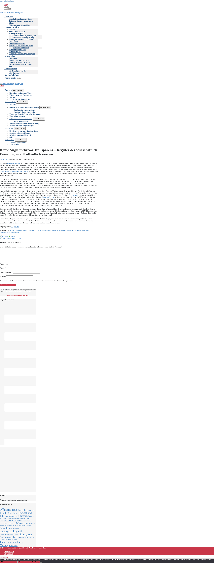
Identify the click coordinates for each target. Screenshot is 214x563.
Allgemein (15, 227)
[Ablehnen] (41, 562)
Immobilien (14, 520)
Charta (11, 23)
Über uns (8, 16)
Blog (6, 5)
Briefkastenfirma (16, 230)
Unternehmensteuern (17, 44)
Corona (31, 510)
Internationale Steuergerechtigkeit (22, 54)
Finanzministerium (29, 230)
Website (3, 276)
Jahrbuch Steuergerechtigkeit (24, 36)
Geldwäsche (22, 515)
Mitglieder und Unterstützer (19, 25)
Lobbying (20, 523)
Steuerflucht (16, 528)
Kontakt (7, 9)
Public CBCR (13, 525)
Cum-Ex (4, 513)
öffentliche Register (49, 230)
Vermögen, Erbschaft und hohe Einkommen (25, 114)
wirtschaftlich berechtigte (80, 230)
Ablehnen (21, 562)
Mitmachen (9, 56)
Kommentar (5, 264)
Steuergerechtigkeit (11, 530)
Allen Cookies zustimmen (8, 562)
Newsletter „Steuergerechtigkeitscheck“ (19, 59)
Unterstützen (10, 68)
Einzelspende (14, 73)
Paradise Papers (4, 525)
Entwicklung (25, 512)
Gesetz (39, 230)
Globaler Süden (24, 518)
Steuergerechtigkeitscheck (9, 534)
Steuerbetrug (6, 528)
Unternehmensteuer (11, 542)
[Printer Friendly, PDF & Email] (11, 238)
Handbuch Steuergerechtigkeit (24, 38)
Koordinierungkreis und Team (20, 19)
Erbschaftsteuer (7, 516)
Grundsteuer (4, 521)
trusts (69, 230)
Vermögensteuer (8, 545)
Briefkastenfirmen (21, 510)
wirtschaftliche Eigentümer (9, 232)
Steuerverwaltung (6, 537)
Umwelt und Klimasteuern (8, 539)
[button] (109, 76)
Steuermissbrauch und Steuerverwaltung (17, 51)
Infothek (12, 30)
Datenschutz (9, 552)
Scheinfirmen (61, 230)
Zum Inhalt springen (7, 1)
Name (3, 268)
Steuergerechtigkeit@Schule (19, 62)
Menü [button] (2, 86)
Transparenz (18, 537)
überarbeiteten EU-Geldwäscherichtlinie (14, 171)
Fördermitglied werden (17, 71)
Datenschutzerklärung (32, 562)
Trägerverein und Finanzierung (21, 21)
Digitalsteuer (13, 513)
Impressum (8, 554)
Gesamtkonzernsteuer (13, 518)
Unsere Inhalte (11, 27)
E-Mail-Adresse (6, 272)
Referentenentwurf (13, 163)
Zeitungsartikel (74, 195)
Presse (6, 7)
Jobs (10, 66)
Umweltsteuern (29, 537)
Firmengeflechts (48, 197)
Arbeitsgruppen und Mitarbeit (20, 64)
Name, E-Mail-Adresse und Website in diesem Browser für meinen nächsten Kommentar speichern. (38, 281)
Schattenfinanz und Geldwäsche (21, 46)
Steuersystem (25, 534)
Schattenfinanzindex (21, 48)
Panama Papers (30, 523)
